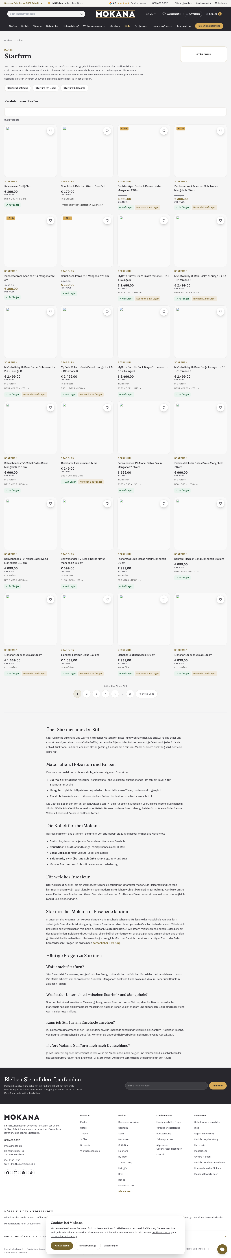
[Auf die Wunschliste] (51, 131)
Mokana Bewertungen (206, 1174)
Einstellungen (111, 1245)
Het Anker (123, 1139)
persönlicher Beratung (107, 943)
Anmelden (218, 1085)
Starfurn (123, 1127)
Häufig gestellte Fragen (169, 1122)
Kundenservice (204, 3)
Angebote (141, 26)
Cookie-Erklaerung (162, 1232)
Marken (8, 40)
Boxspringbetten (162, 26)
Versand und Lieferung (168, 1127)
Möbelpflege (200, 1150)
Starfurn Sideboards (74, 87)
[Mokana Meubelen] (115, 14)
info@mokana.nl (13, 1145)
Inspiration (184, 26)
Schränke (52, 26)
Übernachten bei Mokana (207, 1168)
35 (130, 693)
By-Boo (122, 1156)
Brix (120, 1174)
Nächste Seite (146, 693)
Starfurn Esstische (17, 87)
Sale (127, 26)
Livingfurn (123, 1168)
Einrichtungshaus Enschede (209, 1162)
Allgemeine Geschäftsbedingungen (169, 1147)
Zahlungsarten (164, 1139)
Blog (196, 1127)
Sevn (121, 1133)
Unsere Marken (202, 1156)
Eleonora (123, 1150)
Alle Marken (126, 1191)
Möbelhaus (221, 3)
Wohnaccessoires (94, 26)
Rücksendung (163, 1133)
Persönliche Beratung (209, 26)
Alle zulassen (62, 1245)
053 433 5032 (12, 1140)
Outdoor (115, 26)
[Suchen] (82, 14)
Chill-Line (123, 1145)
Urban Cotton (126, 1185)
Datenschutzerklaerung (64, 1236)
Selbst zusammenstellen (207, 1122)
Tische (37, 26)
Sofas (13, 26)
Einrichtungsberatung (206, 1139)
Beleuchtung (71, 26)
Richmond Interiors (128, 1122)
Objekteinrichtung (204, 1133)
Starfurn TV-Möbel (46, 87)
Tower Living (125, 1162)
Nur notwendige (87, 1245)
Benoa (121, 1179)
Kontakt (161, 1154)
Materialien (200, 1145)
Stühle (25, 26)
